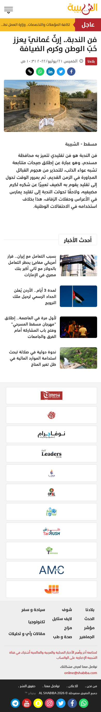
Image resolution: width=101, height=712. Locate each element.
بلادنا (91, 61)
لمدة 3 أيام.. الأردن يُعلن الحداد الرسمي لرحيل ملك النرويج (34, 296)
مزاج (68, 627)
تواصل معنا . (51, 686)
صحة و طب (62, 637)
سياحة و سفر (33, 609)
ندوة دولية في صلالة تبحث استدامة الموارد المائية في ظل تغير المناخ (32, 358)
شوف (67, 609)
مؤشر (89, 627)
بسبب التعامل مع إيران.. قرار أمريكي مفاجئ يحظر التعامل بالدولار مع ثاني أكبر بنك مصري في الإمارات (32, 265)
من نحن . (91, 686)
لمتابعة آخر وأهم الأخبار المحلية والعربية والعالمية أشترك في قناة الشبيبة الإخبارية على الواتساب (53, 655)
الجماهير (87, 637)
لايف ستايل (62, 618)
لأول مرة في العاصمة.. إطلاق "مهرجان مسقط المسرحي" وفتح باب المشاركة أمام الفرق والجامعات (30, 327)
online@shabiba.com (80, 672)
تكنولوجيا (36, 622)
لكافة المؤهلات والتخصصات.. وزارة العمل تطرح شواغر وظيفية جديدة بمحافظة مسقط (35, 25)
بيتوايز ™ (30, 693)
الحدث (89, 618)
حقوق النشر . (26, 686)
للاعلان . (72, 686)
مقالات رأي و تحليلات (27, 633)
